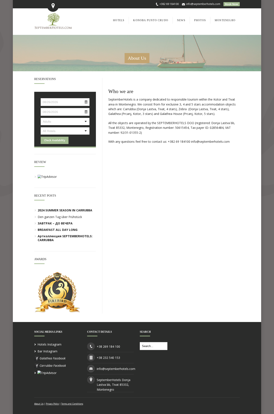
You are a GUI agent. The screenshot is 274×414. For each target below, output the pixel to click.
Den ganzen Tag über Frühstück (60, 217)
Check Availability (54, 140)
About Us (38, 403)
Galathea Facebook (53, 358)
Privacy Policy (52, 403)
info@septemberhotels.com (203, 4)
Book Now (231, 4)
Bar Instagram (47, 351)
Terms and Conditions (72, 403)
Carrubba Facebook (53, 366)
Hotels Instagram (49, 344)
